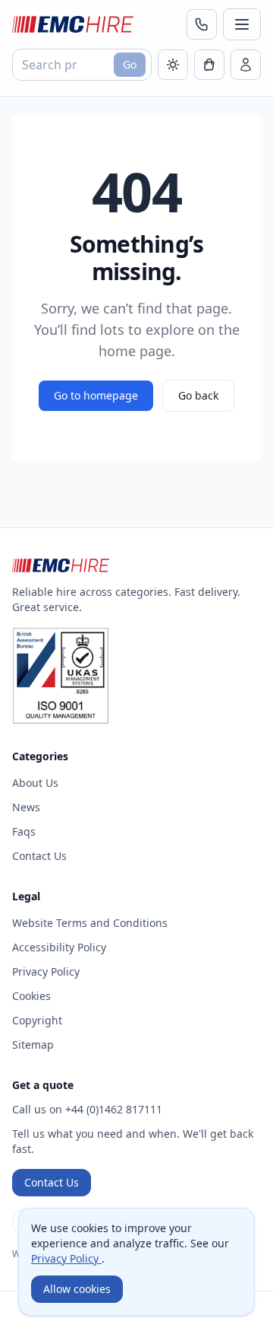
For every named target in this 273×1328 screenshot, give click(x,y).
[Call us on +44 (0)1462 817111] (202, 24)
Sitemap (33, 1044)
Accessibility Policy (59, 947)
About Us (35, 782)
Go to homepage (96, 395)
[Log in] (246, 64)
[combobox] (82, 65)
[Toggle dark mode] (173, 64)
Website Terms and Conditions (90, 923)
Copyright (37, 1020)
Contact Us (39, 856)
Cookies (31, 996)
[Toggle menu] (242, 24)
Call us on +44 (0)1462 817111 (87, 1109)
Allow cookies (77, 1289)
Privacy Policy (46, 971)
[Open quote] (209, 64)
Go (129, 64)
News (26, 807)
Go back (198, 395)
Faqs (24, 831)
